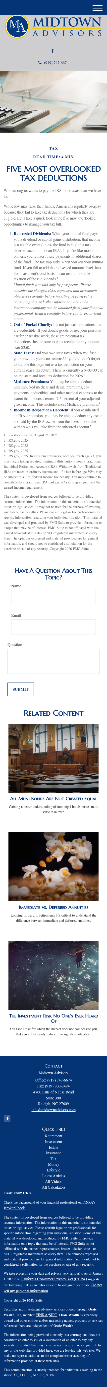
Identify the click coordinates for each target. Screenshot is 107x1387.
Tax (53, 1158)
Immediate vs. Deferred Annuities (54, 907)
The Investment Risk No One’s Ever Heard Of (53, 1018)
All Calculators (53, 1187)
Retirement (53, 1135)
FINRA (42, 1314)
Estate (53, 1147)
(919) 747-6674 (56, 62)
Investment (53, 1141)
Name (16, 586)
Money (53, 1164)
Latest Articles (53, 1175)
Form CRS (22, 1192)
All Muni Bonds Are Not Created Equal (53, 798)
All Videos (53, 1181)
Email (16, 615)
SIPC (53, 1314)
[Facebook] (52, 51)
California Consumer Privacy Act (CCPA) (54, 1278)
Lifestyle (53, 1169)
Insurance (53, 1152)
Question (14, 644)
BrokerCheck (14, 1207)
